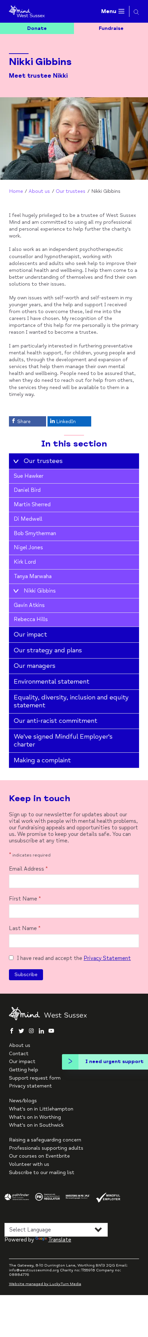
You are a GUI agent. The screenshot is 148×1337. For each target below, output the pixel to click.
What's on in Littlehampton (41, 1109)
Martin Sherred (32, 504)
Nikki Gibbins (40, 590)
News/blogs (23, 1101)
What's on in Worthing (35, 1117)
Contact (19, 1054)
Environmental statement (51, 681)
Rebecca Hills (31, 619)
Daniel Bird (27, 490)
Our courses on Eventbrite (39, 1156)
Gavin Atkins (29, 605)
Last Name (25, 928)
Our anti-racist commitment (55, 721)
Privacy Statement (107, 958)
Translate (59, 1239)
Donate (37, 28)
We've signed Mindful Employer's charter (63, 740)
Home (16, 191)
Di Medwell (28, 519)
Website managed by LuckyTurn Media (45, 1284)
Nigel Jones (28, 547)
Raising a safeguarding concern (45, 1140)
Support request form (35, 1078)
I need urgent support (114, 1061)
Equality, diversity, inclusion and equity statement (71, 701)
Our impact (30, 634)
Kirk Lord (25, 562)
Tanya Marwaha (33, 576)
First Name (25, 899)
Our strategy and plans (48, 650)
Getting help (23, 1070)
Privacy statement (30, 1086)
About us (39, 191)
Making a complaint (42, 760)
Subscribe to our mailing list (41, 1172)
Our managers (34, 666)
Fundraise (111, 28)
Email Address (28, 869)
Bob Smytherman (35, 533)
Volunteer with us (29, 1164)
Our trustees (70, 191)
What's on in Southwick (36, 1125)
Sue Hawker (28, 476)
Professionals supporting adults (46, 1148)
